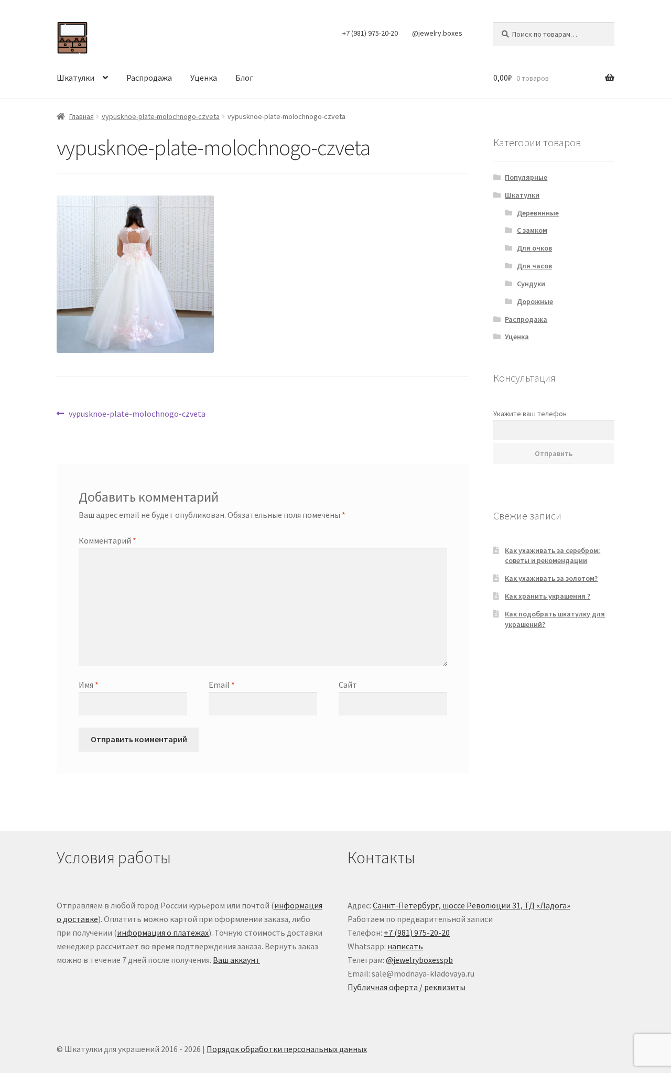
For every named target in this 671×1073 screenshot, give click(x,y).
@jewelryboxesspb (419, 960)
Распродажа (149, 77)
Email (222, 684)
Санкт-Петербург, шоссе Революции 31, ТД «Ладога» (471, 905)
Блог (244, 77)
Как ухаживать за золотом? (551, 578)
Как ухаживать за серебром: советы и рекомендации (552, 556)
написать (405, 946)
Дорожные (535, 301)
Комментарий (107, 540)
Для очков (534, 248)
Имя (89, 684)
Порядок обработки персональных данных (287, 1049)
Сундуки (531, 283)
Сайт (348, 684)
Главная (81, 116)
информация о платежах (163, 932)
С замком (532, 230)
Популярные (526, 177)
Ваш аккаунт (236, 960)
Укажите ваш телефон (530, 413)
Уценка (203, 77)
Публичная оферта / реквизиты (407, 987)
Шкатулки (75, 77)
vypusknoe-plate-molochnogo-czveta (161, 116)
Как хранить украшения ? (547, 596)
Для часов (534, 265)
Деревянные (538, 213)
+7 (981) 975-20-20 (370, 33)
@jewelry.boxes (437, 33)
